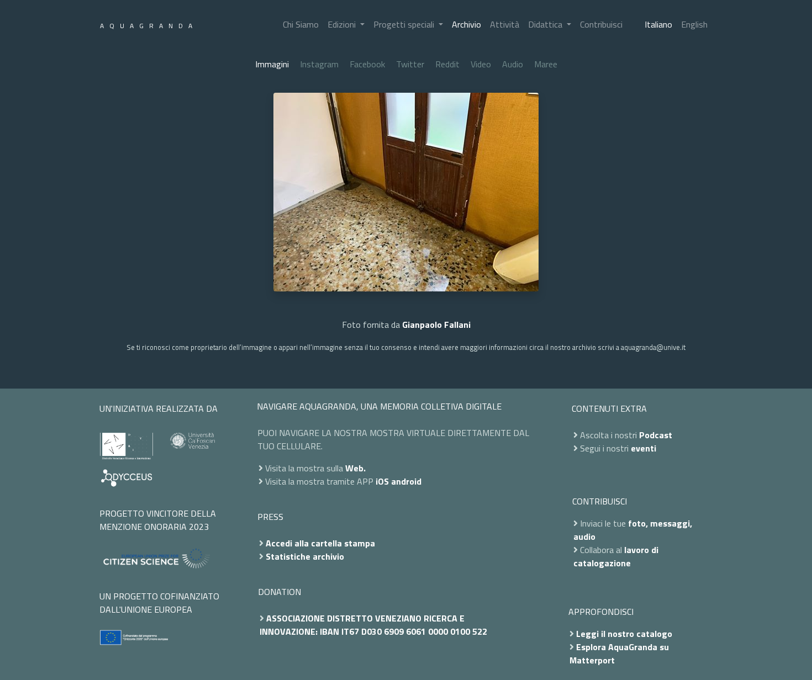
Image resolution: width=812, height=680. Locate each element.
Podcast (655, 435)
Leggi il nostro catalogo (624, 633)
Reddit (447, 64)
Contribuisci (601, 24)
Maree (545, 64)
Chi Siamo (301, 24)
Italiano (658, 24)
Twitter (410, 64)
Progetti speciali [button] (404, 24)
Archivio (466, 24)
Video (481, 64)
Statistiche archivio (305, 556)
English (694, 24)
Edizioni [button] (343, 24)
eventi (643, 448)
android (406, 481)
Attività (504, 24)
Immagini (272, 64)
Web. (355, 468)
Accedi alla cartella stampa (320, 543)
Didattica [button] (546, 24)
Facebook (367, 64)
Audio (512, 64)
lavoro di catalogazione (615, 556)
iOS (382, 481)
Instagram (319, 64)
